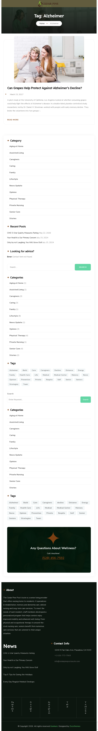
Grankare (54, 726)
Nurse (85, 375)
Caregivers (14, 159)
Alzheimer (13, 370)
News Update (15, 185)
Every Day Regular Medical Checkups (18, 681)
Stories (12, 218)
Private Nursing (16, 205)
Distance (69, 370)
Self (59, 379)
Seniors (79, 379)
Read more (13, 120)
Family (12, 172)
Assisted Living (16, 153)
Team (25, 384)
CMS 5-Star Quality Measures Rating (22, 233)
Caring (12, 166)
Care (34, 370)
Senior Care (14, 212)
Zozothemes (75, 726)
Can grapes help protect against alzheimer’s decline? (44, 88)
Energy (81, 370)
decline (57, 370)
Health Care (25, 375)
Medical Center (60, 375)
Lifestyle (13, 179)
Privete (38, 379)
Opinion (12, 192)
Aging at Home (16, 146)
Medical (46, 375)
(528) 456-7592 (53, 558)
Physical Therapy (17, 198)
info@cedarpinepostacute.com (67, 661)
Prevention (25, 379)
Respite (49, 379)
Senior (68, 379)
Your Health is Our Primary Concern (21, 237)
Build (25, 370)
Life (36, 375)
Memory (75, 375)
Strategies (13, 384)
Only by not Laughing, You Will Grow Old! (24, 242)
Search (10, 393)
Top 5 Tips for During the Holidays (18, 674)
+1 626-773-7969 (63, 655)
